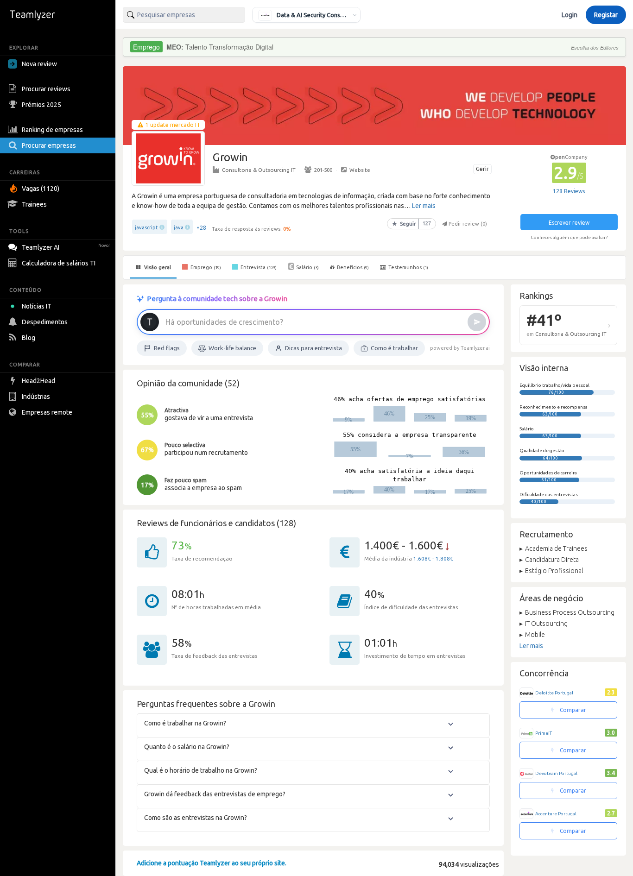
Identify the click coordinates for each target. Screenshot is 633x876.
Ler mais (424, 205)
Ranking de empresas (52, 129)
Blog (28, 337)
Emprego (205, 267)
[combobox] (184, 15)
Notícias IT (36, 306)
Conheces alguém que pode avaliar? (569, 237)
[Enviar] (477, 322)
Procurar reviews (46, 89)
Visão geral (157, 267)
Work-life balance (232, 348)
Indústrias (36, 396)
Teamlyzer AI (66, 247)
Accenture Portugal (555, 813)
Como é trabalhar (394, 348)
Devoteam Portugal (556, 773)
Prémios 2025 (41, 104)
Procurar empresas (49, 145)
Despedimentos (45, 322)
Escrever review (569, 223)
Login (569, 15)
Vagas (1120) (40, 188)
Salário (307, 267)
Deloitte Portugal (554, 692)
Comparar (572, 710)
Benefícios (353, 267)
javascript (146, 227)
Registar (606, 15)
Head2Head (38, 380)
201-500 (323, 170)
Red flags (167, 348)
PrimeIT (543, 733)
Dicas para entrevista (313, 348)
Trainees (34, 204)
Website (359, 170)
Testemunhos (407, 267)
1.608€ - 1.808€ (433, 558)
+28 (201, 228)
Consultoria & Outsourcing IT (259, 170)
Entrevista (258, 267)
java (179, 227)
